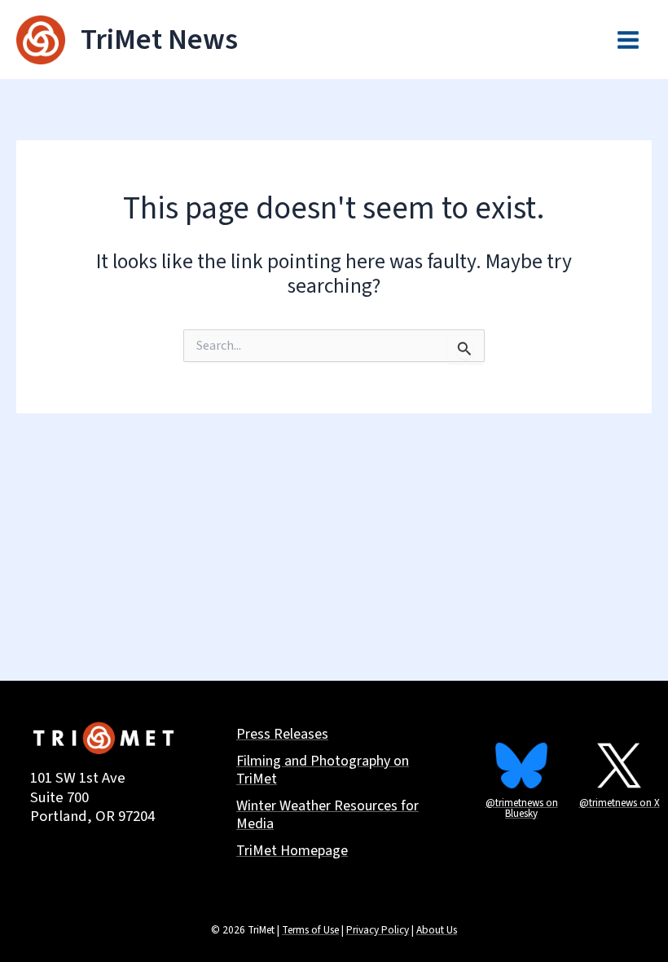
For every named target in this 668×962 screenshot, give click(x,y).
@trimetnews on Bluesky (522, 808)
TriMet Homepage (292, 851)
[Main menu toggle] (628, 40)
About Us (436, 930)
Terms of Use (310, 930)
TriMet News (159, 39)
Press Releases (282, 735)
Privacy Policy (377, 930)
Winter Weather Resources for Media (327, 816)
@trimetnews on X (619, 803)
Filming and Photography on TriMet (322, 771)
